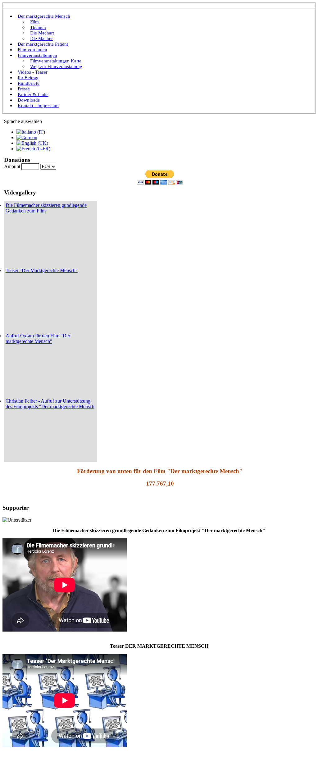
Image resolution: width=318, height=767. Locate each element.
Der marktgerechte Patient (43, 44)
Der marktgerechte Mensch (44, 16)
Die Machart (42, 32)
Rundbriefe (28, 83)
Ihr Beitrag (28, 77)
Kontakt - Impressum (38, 105)
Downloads (29, 100)
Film (34, 21)
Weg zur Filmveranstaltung (56, 66)
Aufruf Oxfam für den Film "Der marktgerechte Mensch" (38, 338)
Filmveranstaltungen (37, 55)
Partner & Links (33, 94)
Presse (24, 88)
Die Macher (41, 38)
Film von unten (32, 49)
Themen (38, 27)
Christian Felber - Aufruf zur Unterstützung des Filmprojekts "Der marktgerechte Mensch (50, 403)
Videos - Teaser (33, 72)
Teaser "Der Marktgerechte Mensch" (42, 270)
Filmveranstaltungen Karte (55, 60)
